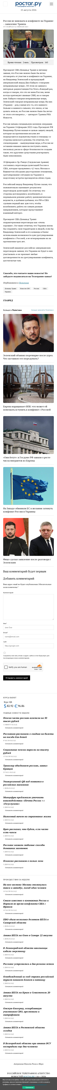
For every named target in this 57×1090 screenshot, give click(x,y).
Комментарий (8, 593)
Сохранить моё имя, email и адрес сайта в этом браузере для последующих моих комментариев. (26, 657)
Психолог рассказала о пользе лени (23, 860)
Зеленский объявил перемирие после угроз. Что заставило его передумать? (28, 357)
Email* (5, 633)
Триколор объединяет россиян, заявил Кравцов (25, 767)
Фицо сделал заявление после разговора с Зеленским (27, 561)
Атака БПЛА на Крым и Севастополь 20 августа (26, 994)
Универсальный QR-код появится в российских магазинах (23, 783)
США (45, 289)
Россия (36, 289)
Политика (24, 282)
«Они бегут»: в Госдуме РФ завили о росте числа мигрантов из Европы (26, 459)
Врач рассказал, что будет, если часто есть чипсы (25, 830)
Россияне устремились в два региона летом (28, 963)
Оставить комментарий (14, 728)
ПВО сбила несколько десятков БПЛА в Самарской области (26, 921)
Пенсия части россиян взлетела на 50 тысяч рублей (25, 719)
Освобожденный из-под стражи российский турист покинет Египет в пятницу (28, 978)
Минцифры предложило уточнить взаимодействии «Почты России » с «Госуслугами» (24, 800)
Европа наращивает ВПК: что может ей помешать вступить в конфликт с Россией (27, 408)
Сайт (5, 642)
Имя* (5, 623)
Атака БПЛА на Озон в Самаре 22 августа (27, 935)
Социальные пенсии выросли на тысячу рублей (26, 751)
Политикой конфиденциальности (34, 1084)
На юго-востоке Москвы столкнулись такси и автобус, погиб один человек (25, 886)
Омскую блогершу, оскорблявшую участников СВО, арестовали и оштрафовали (22, 1011)
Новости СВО (25, 289)
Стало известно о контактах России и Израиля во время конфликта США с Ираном (26, 903)
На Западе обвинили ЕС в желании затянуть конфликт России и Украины (28, 510)
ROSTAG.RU (29, 1076)
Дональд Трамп (10, 289)
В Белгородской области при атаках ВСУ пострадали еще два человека (27, 1045)
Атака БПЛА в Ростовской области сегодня (24, 1029)
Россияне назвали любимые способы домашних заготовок (24, 846)
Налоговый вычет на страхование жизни (27, 816)
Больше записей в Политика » (42, 310)
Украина (8, 292)
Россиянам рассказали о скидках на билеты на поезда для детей (28, 735)
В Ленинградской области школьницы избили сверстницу (25, 949)
